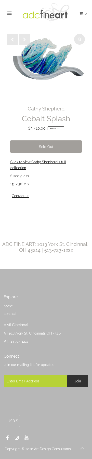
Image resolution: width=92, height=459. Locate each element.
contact (10, 313)
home (8, 306)
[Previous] (12, 39)
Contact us (20, 196)
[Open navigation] (9, 13)
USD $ (13, 421)
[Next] (24, 39)
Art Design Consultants (52, 449)
